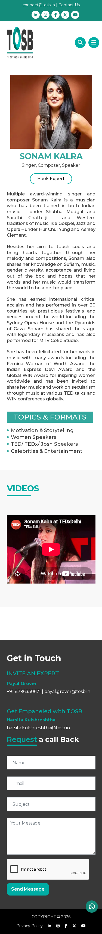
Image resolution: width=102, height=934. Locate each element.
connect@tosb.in (39, 4)
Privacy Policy (29, 925)
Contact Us (69, 4)
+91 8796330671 (24, 691)
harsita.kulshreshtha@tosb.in (38, 727)
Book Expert (51, 178)
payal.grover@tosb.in (67, 691)
